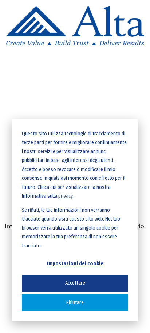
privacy (65, 196)
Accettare (75, 283)
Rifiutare (75, 303)
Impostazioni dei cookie (75, 264)
